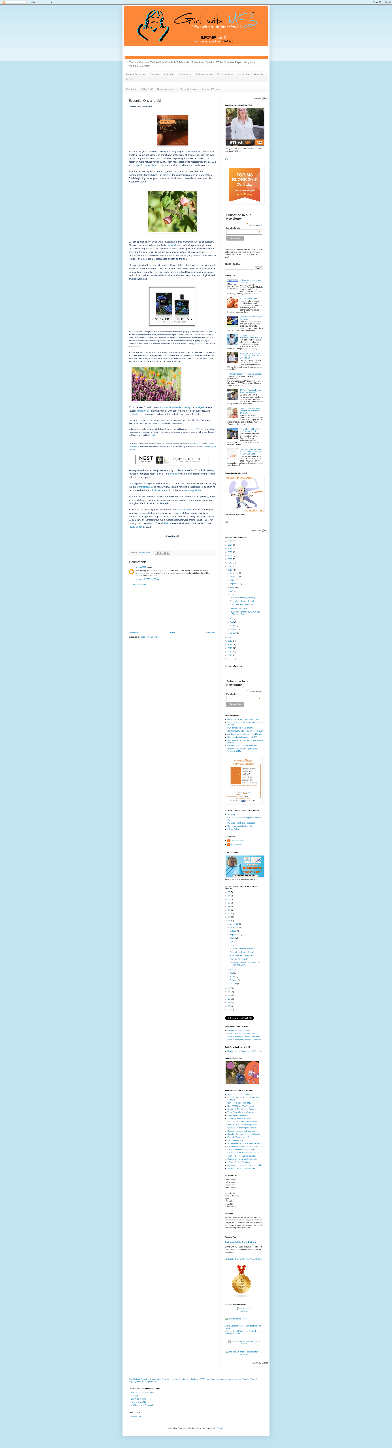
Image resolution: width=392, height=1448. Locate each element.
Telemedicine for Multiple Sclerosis (241, 1156)
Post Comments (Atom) (149, 637)
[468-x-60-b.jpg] (171, 464)
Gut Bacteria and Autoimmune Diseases (243, 1153)
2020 (230, 559)
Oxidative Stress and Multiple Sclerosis (243, 1134)
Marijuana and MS (235, 1140)
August (233, 587)
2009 (230, 659)
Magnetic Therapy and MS (238, 1137)
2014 (230, 645)
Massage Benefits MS (249, 298)
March (233, 626)
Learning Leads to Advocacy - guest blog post (251, 336)
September (235, 584)
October (233, 580)
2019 (230, 563)
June (232, 594)
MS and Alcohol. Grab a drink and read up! (245, 1147)
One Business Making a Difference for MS (244, 1165)
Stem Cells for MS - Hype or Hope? (241, 1168)
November (234, 577)
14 (229, 995)
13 (229, 999)
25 (229, 892)
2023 (230, 548)
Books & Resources (135, 74)
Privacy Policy (233, 829)
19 (229, 914)
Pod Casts (155, 74)
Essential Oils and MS (239, 608)
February (234, 629)
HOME (129, 79)
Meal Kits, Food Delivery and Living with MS (250, 430)
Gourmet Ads (235, 844)
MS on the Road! (225, 74)
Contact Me (243, 74)
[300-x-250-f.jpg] (172, 326)
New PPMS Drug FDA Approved (240, 1106)
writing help (140, 573)
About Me (258, 74)
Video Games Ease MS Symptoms (241, 1112)
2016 (230, 637)
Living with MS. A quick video (240, 1242)
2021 (230, 556)
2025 (230, 541)
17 (229, 921)
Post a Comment (139, 584)
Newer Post (134, 633)
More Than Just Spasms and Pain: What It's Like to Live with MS (250, 355)
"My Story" (231, 814)
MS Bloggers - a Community (142, 1405)
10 (229, 1006)
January (233, 633)
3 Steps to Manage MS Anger (239, 1118)
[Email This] (156, 553)
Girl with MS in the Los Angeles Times (243, 719)
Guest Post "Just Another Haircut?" (244, 605)
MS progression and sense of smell (242, 746)
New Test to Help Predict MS (239, 1103)
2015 (230, 641)
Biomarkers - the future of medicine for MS (244, 1143)
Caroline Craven (237, 840)
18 (229, 917)
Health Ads (255, 98)
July (232, 591)
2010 (230, 655)
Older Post (210, 633)
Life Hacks (169, 74)
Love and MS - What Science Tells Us (242, 1122)
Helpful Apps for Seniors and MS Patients (244, 1051)
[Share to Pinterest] (168, 553)
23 (229, 899)
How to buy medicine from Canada (241, 826)
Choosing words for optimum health (242, 1131)
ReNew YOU (146, 89)
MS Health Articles (189, 89)
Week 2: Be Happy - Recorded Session (243, 1037)
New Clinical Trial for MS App (239, 1094)
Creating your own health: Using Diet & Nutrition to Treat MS (250, 410)
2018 (230, 566)
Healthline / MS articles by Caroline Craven (245, 731)
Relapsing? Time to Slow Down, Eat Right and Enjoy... (245, 613)
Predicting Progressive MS (238, 1115)
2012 (230, 652)
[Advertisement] (172, 609)
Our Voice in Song (138, 1399)
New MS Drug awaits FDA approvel (242, 1125)
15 (229, 992)
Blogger (220, 1428)
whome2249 (141, 567)
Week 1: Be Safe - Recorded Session (242, 1034)
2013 (230, 648)
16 (229, 988)
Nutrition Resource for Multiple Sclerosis (245, 374)
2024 (230, 545)
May (232, 619)
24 (229, 896)
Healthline (244, 1311)
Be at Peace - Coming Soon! (239, 1030)
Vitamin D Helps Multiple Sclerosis (241, 1128)
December (234, 573)
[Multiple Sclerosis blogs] (241, 1297)
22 (229, 903)
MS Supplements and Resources (241, 823)
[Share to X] (162, 553)
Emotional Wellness (211, 89)
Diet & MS (131, 89)
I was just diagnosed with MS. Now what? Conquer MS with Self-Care (250, 451)
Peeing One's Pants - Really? (242, 601)
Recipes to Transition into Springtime (242, 1109)
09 (229, 1010)
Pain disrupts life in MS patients (240, 728)
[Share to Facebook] (165, 553)
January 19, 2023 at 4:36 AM (147, 579)
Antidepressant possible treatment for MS (244, 734)
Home (172, 633)
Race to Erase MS (138, 1402)
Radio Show (185, 74)
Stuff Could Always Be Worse (143, 1393)
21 (229, 906)
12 (229, 1002)
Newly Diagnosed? (166, 89)
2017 (230, 570)
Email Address (243, 228)
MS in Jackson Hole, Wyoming (242, 598)
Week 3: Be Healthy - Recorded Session (244, 1040)
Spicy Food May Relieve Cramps (241, 1150)
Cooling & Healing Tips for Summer (242, 1159)
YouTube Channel (204, 74)
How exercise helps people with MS (242, 737)
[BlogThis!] (159, 553)
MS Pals (134, 1396)
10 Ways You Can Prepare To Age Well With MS (251, 391)
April (232, 622)
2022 (230, 552)
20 (229, 910)
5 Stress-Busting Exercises (238, 1162)
